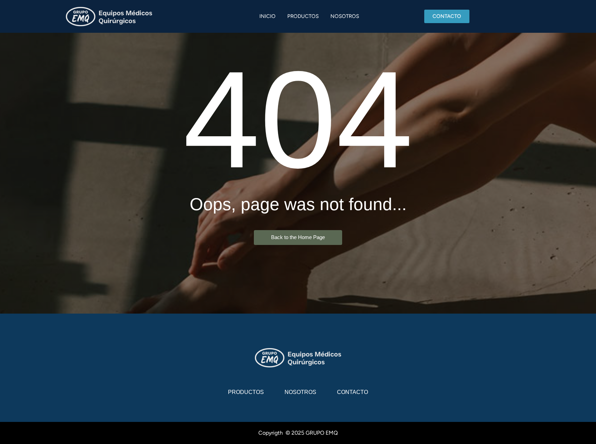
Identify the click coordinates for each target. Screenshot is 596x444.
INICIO (267, 16)
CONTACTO (352, 392)
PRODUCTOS (303, 16)
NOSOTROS (344, 16)
